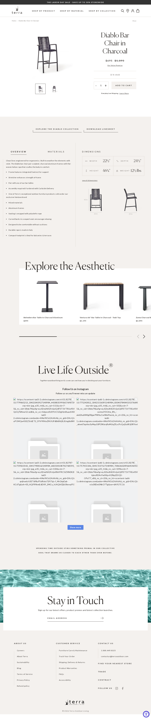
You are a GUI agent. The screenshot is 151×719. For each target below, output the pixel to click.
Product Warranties (68, 668)
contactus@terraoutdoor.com (114, 656)
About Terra (22, 656)
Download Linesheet (101, 129)
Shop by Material (72, 11)
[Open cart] (137, 11)
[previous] (14, 56)
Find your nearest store (115, 663)
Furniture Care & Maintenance (73, 650)
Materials (56, 151)
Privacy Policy (23, 680)
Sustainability (23, 662)
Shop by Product (43, 11)
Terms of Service (25, 674)
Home (14, 21)
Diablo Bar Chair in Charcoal (29, 21)
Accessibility (65, 680)
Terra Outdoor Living (79, 711)
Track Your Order (67, 656)
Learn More (124, 93)
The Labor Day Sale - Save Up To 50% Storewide (75, 2)
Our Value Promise (115, 65)
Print (134, 21)
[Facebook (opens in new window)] (122, 688)
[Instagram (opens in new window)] (116, 688)
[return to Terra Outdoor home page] (17, 10)
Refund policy (23, 686)
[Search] (122, 11)
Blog (19, 668)
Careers (20, 650)
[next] (80, 56)
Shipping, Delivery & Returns (72, 662)
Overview (19, 151)
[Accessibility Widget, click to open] (146, 714)
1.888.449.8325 (108, 650)
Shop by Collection (102, 11)
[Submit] (102, 617)
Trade (102, 672)
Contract (104, 680)
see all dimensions (89, 180)
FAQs (61, 674)
